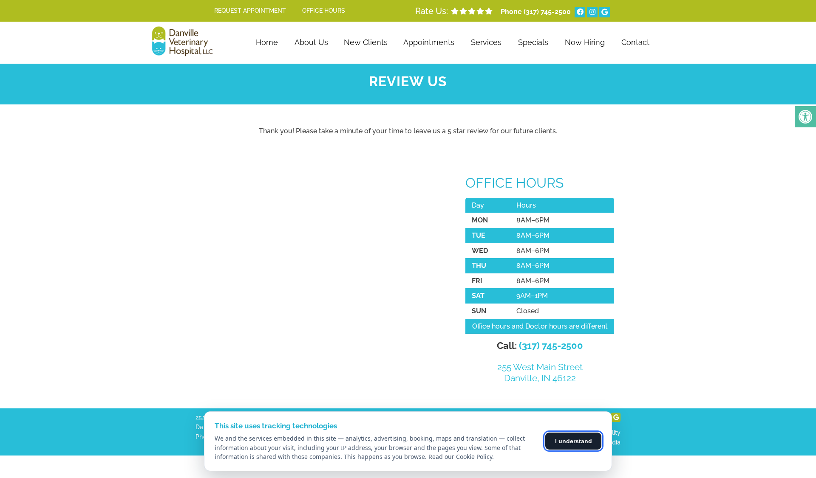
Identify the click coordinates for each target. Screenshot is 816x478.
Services (486, 42)
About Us (311, 42)
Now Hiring (585, 42)
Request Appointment (250, 10)
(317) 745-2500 (547, 12)
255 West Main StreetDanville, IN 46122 (540, 372)
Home (267, 42)
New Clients (366, 42)
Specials (533, 42)
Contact (635, 42)
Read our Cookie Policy (460, 457)
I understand (573, 441)
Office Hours (323, 10)
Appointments (428, 42)
